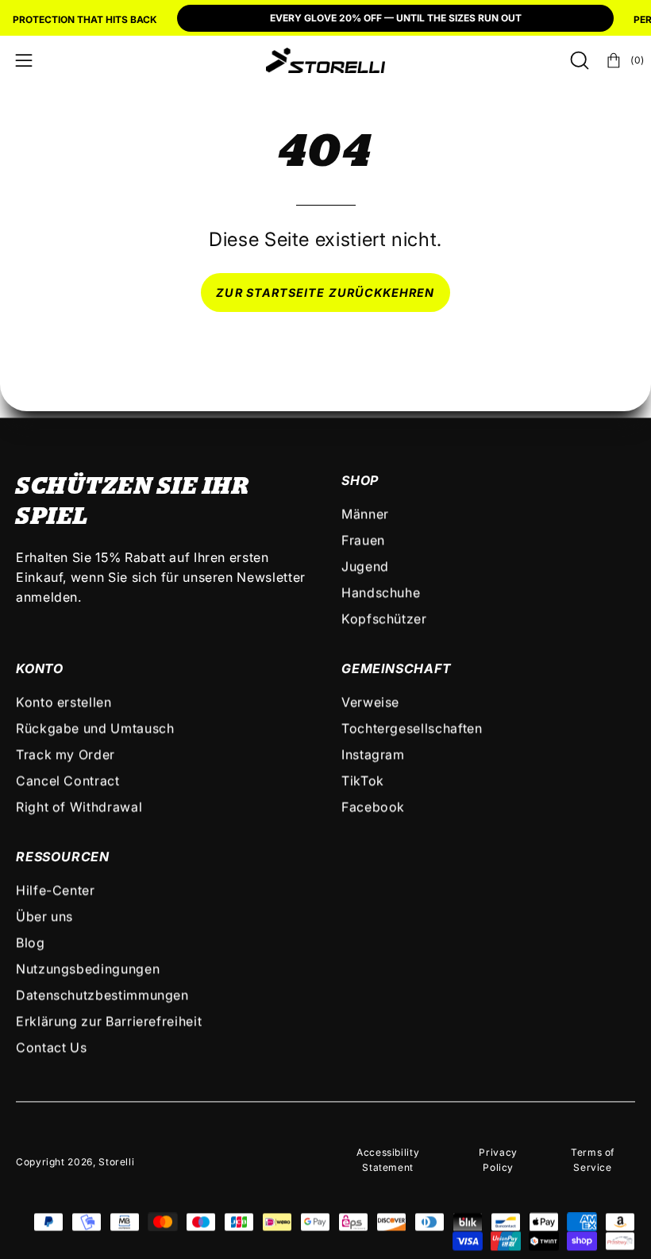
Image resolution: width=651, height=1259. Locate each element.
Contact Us (51, 1047)
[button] (578, 60)
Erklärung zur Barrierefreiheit (109, 1021)
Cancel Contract (68, 780)
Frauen (363, 540)
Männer (365, 514)
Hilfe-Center (55, 890)
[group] (325, 20)
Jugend (365, 566)
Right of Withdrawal (79, 806)
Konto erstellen (64, 702)
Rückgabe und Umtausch (95, 728)
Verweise (370, 702)
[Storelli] (325, 60)
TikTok (362, 780)
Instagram (373, 754)
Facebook (373, 806)
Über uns (44, 916)
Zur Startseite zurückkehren (325, 292)
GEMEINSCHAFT (396, 668)
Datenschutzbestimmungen (102, 995)
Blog (30, 942)
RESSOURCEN (63, 856)
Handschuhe (380, 592)
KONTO (40, 668)
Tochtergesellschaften (411, 728)
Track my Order (65, 754)
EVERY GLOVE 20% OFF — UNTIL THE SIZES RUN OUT (396, 18)
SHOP (360, 480)
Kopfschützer (384, 618)
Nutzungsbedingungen (88, 968)
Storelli (116, 1163)
